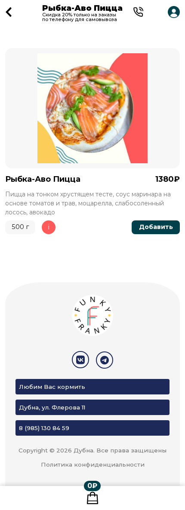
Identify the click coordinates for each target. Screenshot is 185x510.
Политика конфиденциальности (93, 464)
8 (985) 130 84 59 (44, 427)
